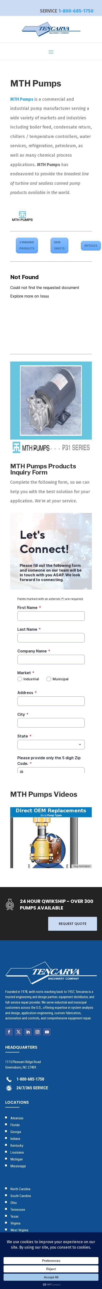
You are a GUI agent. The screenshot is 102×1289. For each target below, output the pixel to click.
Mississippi (18, 1166)
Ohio (13, 1203)
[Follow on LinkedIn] (28, 1032)
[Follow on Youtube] (47, 1032)
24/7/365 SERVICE (32, 1087)
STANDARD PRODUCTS (26, 245)
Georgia (15, 1132)
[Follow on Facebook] (9, 1032)
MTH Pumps (21, 99)
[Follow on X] (18, 1032)
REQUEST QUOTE (72, 923)
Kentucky (16, 1145)
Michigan (16, 1159)
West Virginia (19, 1230)
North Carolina (20, 1189)
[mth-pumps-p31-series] (51, 454)
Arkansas (16, 1118)
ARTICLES (90, 245)
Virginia (15, 1223)
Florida (15, 1125)
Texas (14, 1216)
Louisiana (17, 1152)
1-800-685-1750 (75, 11)
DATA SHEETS (59, 245)
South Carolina (20, 1196)
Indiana (15, 1139)
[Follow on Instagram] (37, 1032)
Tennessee (17, 1209)
